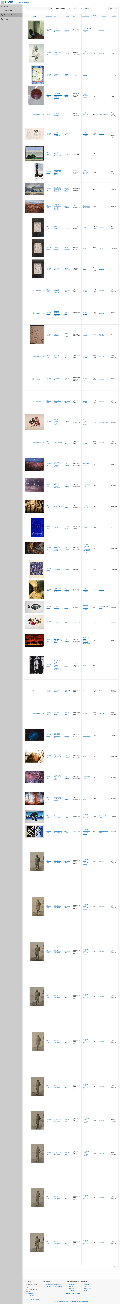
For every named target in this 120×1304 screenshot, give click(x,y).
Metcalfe (66, 133)
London (85, 290)
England (85, 291)
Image (34, 16)
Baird (65, 664)
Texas (84, 776)
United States (86, 207)
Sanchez (66, 152)
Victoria (85, 28)
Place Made (85, 16)
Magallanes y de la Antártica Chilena (86, 550)
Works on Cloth (48, 30)
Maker (67, 16)
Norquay (66, 74)
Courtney (66, 207)
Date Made (94, 16)
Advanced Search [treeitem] (9, 15)
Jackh (66, 621)
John (65, 423)
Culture (104, 16)
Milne (65, 206)
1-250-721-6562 (30, 1295)
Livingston (67, 421)
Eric (65, 134)
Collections (49, 16)
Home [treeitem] (6, 6)
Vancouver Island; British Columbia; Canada (86, 607)
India (87, 507)
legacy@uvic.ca (30, 1293)
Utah (84, 463)
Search (86, 1284)
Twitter (71, 1286)
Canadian (101, 30)
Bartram (66, 569)
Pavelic (66, 28)
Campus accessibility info (54, 1286)
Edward (66, 608)
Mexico (85, 691)
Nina (65, 291)
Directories (87, 1288)
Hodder (66, 95)
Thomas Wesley (66, 190)
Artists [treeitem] (6, 19)
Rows (74, 8)
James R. (66, 75)
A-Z (85, 1286)
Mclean (66, 188)
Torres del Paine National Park (86, 546)
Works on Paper (48, 53)
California (85, 734)
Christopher (67, 622)
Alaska (84, 484)
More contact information (32, 1299)
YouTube (71, 1288)
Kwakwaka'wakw (104, 422)
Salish (100, 114)
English (101, 334)
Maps (86, 1290)
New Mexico (86, 206)
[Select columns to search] (27, 8)
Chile (88, 552)
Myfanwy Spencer (66, 30)
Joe (65, 606)
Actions (86, 8)
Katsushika (67, 228)
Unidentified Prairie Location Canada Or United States (86, 640)
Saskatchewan (87, 797)
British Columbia (87, 29)
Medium (114, 16)
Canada (85, 31)
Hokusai (66, 226)
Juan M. (66, 154)
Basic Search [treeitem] (8, 10)
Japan (84, 227)
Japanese (101, 227)
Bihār (84, 507)
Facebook (72, 1284)
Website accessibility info (53, 1284)
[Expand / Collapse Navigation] (2, 2)
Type (74, 16)
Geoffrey (66, 96)
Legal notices (72, 1301)
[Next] (116, 12)
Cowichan (102, 606)
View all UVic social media (73, 1293)
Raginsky (66, 290)
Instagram (72, 1290)
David (66, 666)
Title (58, 16)
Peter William (66, 335)
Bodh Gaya (86, 505)
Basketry (48, 114)
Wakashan (105, 114)
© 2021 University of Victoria (60, 1301)
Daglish (66, 333)
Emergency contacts (82, 1301)
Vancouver (85, 420)
